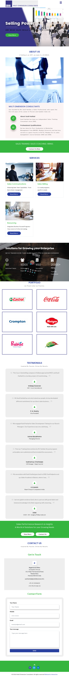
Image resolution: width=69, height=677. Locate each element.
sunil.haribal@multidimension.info (34, 579)
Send (34, 650)
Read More (14, 194)
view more (27, 534)
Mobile (12, 611)
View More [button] (12, 35)
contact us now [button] (34, 149)
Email (11, 620)
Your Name (13, 603)
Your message (14, 629)
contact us (43, 534)
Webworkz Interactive (50, 674)
